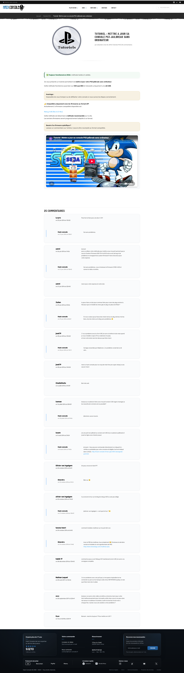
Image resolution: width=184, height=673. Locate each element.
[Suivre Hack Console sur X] (156, 663)
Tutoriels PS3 (47, 16)
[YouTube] (180, 2)
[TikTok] (177, 2)
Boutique (104, 8)
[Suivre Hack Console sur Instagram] (120, 663)
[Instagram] (174, 2)
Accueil (38, 16)
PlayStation (72, 8)
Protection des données (147, 670)
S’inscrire (152, 648)
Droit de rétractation (133, 670)
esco (57, 596)
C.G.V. (122, 670)
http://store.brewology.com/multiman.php (96, 547)
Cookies (159, 670)
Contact (113, 8)
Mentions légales (113, 670)
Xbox (83, 8)
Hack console (63, 232)
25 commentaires (127, 45)
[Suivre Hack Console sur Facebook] (132, 663)
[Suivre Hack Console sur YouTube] (144, 663)
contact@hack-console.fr (70, 652)
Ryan (57, 616)
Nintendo (93, 8)
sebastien (100, 45)
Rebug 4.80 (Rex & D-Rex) (53, 112)
